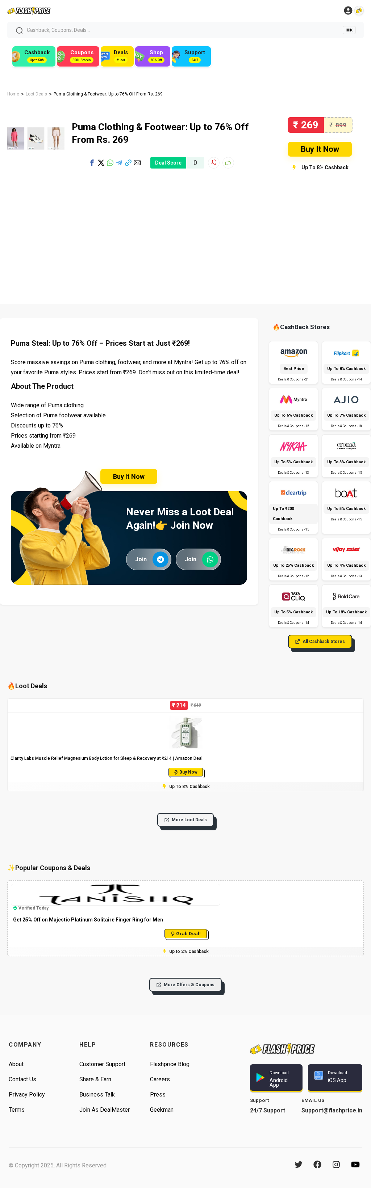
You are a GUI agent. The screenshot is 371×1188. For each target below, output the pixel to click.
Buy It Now (320, 149)
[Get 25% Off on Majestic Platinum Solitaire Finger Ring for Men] (115, 887)
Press (158, 1094)
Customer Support (102, 1064)
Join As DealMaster (104, 1109)
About (16, 1064)
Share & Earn (95, 1079)
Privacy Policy (27, 1094)
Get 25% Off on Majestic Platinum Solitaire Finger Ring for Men (88, 920)
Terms (17, 1109)
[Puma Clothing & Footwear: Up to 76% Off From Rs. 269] (35, 120)
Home (13, 94)
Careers (160, 1079)
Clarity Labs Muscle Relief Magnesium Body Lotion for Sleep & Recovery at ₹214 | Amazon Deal (107, 758)
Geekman (162, 1109)
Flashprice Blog (169, 1064)
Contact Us (22, 1079)
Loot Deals (36, 94)
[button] (92, 162)
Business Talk (97, 1094)
